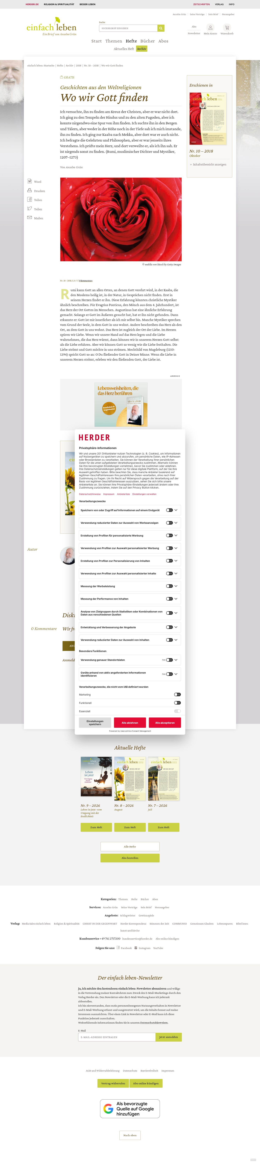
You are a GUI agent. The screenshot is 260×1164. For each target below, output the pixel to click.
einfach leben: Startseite (40, 65)
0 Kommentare (86, 280)
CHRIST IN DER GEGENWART (100, 923)
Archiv (141, 49)
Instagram (145, 948)
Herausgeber (228, 14)
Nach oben (130, 1135)
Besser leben (88, 4)
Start (96, 41)
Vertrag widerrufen (113, 1083)
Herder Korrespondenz (133, 923)
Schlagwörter (127, 915)
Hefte (131, 41)
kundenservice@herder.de (137, 938)
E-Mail (82, 1030)
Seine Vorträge (197, 14)
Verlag (219, 4)
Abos (163, 41)
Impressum (167, 1070)
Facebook (126, 948)
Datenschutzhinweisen (154, 1022)
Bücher (147, 41)
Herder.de (32, 4)
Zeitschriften (201, 4)
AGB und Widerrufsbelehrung (103, 1070)
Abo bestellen (130, 858)
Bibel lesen (242, 923)
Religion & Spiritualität (59, 4)
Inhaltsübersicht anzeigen (209, 164)
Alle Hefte (130, 846)
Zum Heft (96, 827)
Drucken (39, 191)
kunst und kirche (130, 930)
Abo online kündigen (167, 938)
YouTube (158, 948)
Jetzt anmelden (168, 1037)
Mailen (38, 218)
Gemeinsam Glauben (202, 923)
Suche (102, 22)
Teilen (38, 200)
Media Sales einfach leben (36, 923)
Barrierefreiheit (149, 1070)
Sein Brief (213, 14)
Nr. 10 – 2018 (91, 65)
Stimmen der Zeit (159, 923)
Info (231, 4)
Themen (113, 41)
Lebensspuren (225, 923)
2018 (78, 65)
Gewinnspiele (146, 915)
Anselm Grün (179, 14)
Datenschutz (130, 1070)
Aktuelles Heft (124, 49)
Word (37, 181)
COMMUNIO (179, 923)
